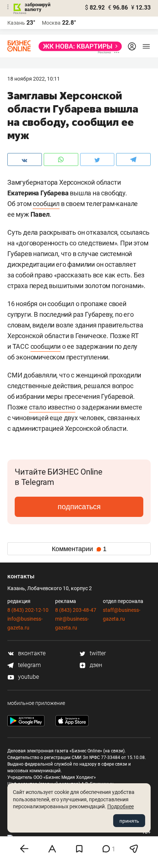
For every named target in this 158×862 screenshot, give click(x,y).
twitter (97, 653)
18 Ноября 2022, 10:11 (33, 79)
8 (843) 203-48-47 (75, 610)
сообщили (45, 346)
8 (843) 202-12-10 (28, 610)
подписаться (79, 507)
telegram (29, 664)
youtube (28, 676)
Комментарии (79, 549)
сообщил (46, 203)
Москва (51, 23)
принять (129, 821)
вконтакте (31, 653)
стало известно (52, 407)
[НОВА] (78, 46)
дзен (95, 664)
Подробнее (120, 806)
